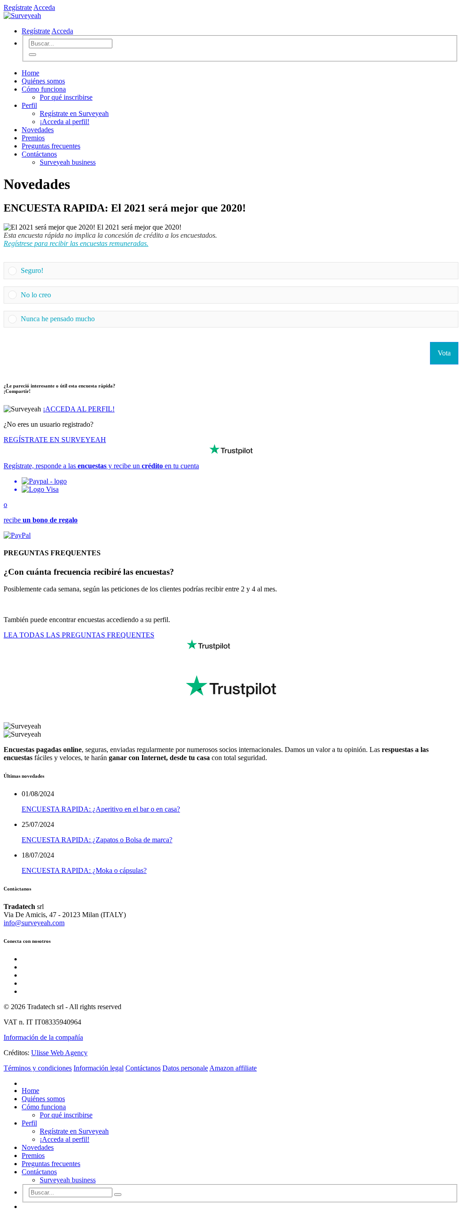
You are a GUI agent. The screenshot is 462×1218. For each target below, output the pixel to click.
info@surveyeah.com (34, 923)
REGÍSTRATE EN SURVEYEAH (55, 439)
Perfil (29, 105)
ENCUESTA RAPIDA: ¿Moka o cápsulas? (84, 870)
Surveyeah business (68, 162)
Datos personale (185, 1068)
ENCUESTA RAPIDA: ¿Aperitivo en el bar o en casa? (101, 809)
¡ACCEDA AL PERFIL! (79, 409)
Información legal (99, 1068)
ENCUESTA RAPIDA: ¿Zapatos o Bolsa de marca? (97, 840)
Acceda (44, 7)
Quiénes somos (43, 81)
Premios (33, 138)
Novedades (38, 130)
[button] (237, 271)
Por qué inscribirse (66, 97)
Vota (444, 353)
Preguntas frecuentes (51, 146)
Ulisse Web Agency (59, 1053)
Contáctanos (39, 154)
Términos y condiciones (38, 1068)
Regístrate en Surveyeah (74, 113)
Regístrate (18, 7)
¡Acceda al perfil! (64, 121)
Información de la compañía (43, 1037)
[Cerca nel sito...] (32, 54)
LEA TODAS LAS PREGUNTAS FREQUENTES (79, 635)
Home (30, 73)
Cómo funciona (44, 89)
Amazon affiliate (233, 1068)
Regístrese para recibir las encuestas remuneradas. (76, 243)
